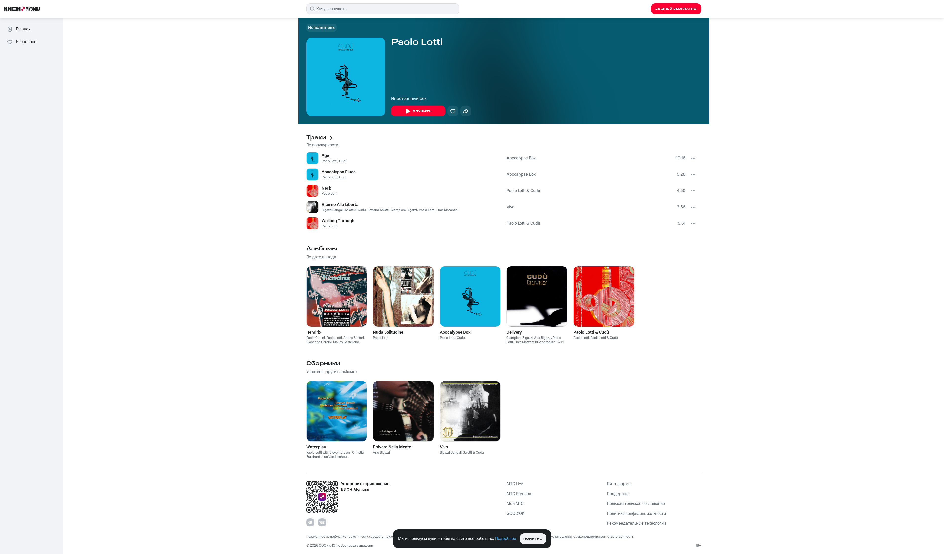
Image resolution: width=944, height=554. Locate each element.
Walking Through (338, 221)
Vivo (510, 207)
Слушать (422, 111)
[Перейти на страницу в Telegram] (310, 522)
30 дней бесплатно (675, 9)
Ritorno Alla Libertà (340, 205)
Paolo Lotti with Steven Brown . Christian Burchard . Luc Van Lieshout (336, 454)
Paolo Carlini (315, 337)
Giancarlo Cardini (319, 342)
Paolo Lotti (329, 161)
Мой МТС (515, 504)
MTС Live (515, 484)
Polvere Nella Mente (392, 447)
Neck (326, 188)
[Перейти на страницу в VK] (322, 522)
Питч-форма (619, 484)
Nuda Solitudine (388, 332)
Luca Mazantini (447, 210)
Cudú (343, 161)
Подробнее (505, 539)
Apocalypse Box (521, 158)
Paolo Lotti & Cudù (523, 191)
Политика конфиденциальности (636, 513)
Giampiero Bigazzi (404, 210)
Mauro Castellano (346, 342)
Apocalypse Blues (339, 172)
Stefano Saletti (378, 210)
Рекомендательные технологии (636, 523)
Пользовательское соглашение (636, 504)
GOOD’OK (515, 513)
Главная (23, 29)
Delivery (514, 332)
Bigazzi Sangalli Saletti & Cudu (344, 210)
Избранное (26, 42)
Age (325, 156)
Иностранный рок (409, 99)
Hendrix (313, 332)
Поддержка (618, 494)
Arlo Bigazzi (542, 337)
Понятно (532, 539)
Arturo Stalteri (353, 337)
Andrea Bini (547, 342)
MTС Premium (519, 494)
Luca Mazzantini (526, 342)
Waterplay (316, 447)
